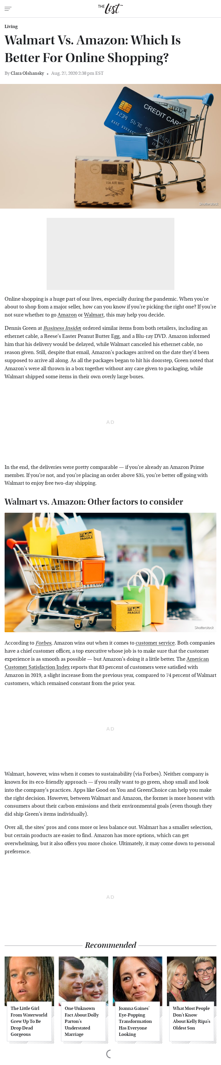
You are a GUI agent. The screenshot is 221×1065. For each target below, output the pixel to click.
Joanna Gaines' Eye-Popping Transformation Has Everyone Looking (135, 1021)
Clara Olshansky (27, 73)
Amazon (67, 315)
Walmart (94, 315)
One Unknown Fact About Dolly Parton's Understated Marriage (82, 1021)
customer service (155, 643)
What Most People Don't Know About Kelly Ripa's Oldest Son (191, 1018)
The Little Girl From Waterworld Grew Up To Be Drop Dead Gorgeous (29, 1021)
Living (11, 26)
